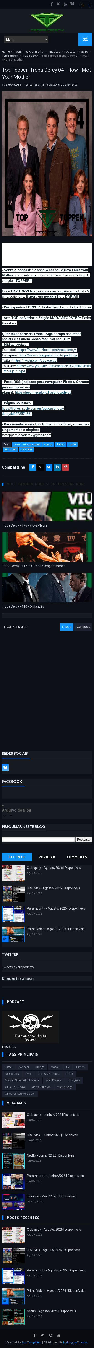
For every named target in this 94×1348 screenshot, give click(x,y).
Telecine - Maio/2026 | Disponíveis (51, 1196)
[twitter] (42, 1335)
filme (8, 1067)
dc (68, 1067)
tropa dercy (30, 56)
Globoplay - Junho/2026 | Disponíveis (53, 1114)
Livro (28, 1074)
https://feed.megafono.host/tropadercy (43, 392)
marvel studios (40, 1087)
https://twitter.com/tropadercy (35, 360)
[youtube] (65, 4)
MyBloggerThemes (75, 1342)
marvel (55, 1067)
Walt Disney (53, 1080)
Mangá (40, 1067)
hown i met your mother (29, 51)
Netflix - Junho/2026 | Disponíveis (51, 1155)
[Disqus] (47, 687)
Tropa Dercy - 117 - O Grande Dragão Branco (33, 566)
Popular (47, 857)
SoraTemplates (31, 1342)
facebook (83, 627)
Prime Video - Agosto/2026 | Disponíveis (55, 929)
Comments (77, 857)
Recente (17, 857)
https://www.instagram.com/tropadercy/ (48, 355)
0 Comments (68, 85)
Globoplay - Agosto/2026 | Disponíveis (54, 868)
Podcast (69, 51)
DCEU (69, 1074)
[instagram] (50, 1335)
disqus (66, 627)
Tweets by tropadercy (18, 967)
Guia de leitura (15, 1087)
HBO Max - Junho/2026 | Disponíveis (53, 1135)
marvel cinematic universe (22, 1080)
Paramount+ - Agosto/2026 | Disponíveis (56, 908)
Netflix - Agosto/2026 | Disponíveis (51, 1311)
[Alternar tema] (85, 5)
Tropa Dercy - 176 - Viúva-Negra (24, 525)
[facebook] (52, 4)
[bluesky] (72, 4)
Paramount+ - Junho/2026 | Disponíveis (55, 1176)
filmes (80, 1067)
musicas (54, 51)
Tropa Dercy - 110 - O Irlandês (23, 606)
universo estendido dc (19, 1094)
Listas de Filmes (48, 1074)
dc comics (12, 1074)
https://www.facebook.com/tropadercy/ (47, 350)
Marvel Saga (65, 1087)
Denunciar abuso (18, 978)
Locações (74, 1080)
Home (6, 51)
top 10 (83, 51)
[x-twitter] (58, 4)
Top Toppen (10, 56)
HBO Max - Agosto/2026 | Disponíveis (53, 888)
